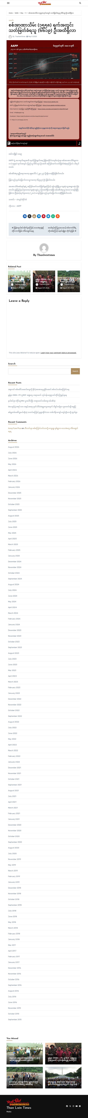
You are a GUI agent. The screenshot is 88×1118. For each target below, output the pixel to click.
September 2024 (15, 579)
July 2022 (12, 728)
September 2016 (15, 985)
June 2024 (12, 596)
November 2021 (14, 773)
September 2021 (15, 785)
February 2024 (14, 619)
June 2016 (12, 1002)
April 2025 (12, 539)
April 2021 (12, 802)
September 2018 (15, 905)
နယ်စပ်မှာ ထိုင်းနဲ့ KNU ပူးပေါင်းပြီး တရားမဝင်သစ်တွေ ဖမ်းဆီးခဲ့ (31, 401)
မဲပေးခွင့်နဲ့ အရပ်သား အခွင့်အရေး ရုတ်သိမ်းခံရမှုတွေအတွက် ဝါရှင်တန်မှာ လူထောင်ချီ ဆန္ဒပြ (42, 407)
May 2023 (12, 670)
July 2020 (12, 854)
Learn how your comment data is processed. (58, 353)
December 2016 (14, 968)
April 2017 (12, 951)
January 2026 (14, 487)
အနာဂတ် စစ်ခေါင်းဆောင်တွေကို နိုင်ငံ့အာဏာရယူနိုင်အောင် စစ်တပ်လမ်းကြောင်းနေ (38, 389)
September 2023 (15, 647)
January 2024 (14, 625)
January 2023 (14, 693)
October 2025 (13, 504)
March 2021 (13, 808)
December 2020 (14, 825)
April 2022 (12, 745)
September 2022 (15, 716)
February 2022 (14, 756)
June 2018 (12, 916)
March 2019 (13, 871)
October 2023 (13, 642)
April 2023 (12, 676)
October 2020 (14, 836)
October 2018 (13, 899)
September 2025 (15, 510)
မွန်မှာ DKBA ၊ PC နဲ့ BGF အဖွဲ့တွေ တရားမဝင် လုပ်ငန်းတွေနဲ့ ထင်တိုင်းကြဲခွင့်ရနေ (37, 395)
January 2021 (14, 819)
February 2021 (14, 813)
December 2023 (14, 630)
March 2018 (13, 928)
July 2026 (12, 453)
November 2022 (14, 705)
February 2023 (14, 688)
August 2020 (13, 848)
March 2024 (13, 613)
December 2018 (14, 888)
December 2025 (14, 493)
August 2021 (13, 791)
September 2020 (15, 842)
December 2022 (14, 699)
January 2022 (14, 762)
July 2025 (12, 521)
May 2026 (12, 464)
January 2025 (14, 556)
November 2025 (14, 499)
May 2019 (12, 865)
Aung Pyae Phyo (14, 428)
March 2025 (13, 544)
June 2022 (12, 733)
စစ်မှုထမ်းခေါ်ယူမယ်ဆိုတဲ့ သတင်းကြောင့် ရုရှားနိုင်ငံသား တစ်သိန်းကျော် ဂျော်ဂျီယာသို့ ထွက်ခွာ (42, 412)
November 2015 (14, 1008)
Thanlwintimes (20, 36)
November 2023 (14, 636)
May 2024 (12, 602)
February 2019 (14, 876)
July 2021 (12, 796)
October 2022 (14, 710)
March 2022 (13, 750)
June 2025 (12, 527)
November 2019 (14, 859)
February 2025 (14, 550)
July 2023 (12, 659)
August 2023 (13, 653)
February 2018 (14, 934)
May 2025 (12, 533)
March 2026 (13, 476)
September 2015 (15, 1020)
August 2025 (13, 516)
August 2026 (13, 447)
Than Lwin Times (19, 1108)
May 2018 (12, 922)
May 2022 (12, 739)
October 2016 (13, 979)
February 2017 (14, 957)
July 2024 (12, 590)
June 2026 (12, 459)
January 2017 (13, 962)
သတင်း (11, 20)
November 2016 (14, 974)
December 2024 (14, 562)
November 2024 (14, 567)
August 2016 (13, 991)
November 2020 (14, 831)
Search (12, 364)
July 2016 (12, 997)
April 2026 (12, 470)
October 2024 (14, 573)
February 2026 (14, 481)
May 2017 (12, 945)
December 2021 (14, 768)
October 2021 (13, 779)
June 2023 (12, 665)
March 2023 (13, 682)
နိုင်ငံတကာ (51, 1078)
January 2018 (14, 939)
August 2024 (13, 584)
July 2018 (12, 911)
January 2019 (14, 882)
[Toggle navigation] (8, 3)
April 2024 (12, 607)
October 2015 (13, 1014)
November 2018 (14, 894)
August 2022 (13, 722)
